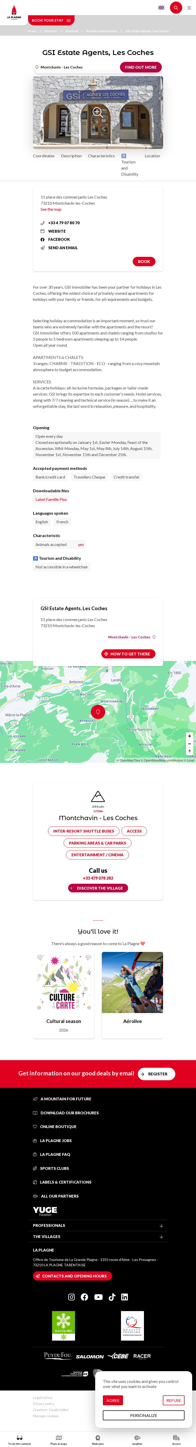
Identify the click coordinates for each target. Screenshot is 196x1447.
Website (57, 231)
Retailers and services (101, 31)
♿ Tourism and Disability (129, 164)
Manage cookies (46, 1416)
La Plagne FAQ (54, 1154)
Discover (50, 31)
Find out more (141, 67)
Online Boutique (58, 1126)
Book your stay (48, 20)
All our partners (59, 1196)
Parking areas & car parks (97, 843)
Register (157, 1074)
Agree (112, 1400)
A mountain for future (65, 1099)
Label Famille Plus (51, 499)
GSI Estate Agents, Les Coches (147, 31)
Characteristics (101, 155)
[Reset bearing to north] (189, 751)
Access (134, 831)
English (161, 7)
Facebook (59, 239)
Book (144, 261)
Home (31, 31)
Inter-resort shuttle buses (83, 831)
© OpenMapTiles (128, 760)
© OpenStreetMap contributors (162, 760)
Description (71, 155)
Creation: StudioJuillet (51, 1410)
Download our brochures (69, 1113)
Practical (72, 31)
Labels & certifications (65, 1182)
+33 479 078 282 (98, 878)
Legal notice (42, 1397)
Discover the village (100, 888)
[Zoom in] (189, 736)
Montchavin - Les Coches (129, 637)
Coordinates (44, 155)
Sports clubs (54, 1168)
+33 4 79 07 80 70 (64, 222)
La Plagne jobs (55, 1140)
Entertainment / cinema (97, 854)
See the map (51, 209)
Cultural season (63, 1021)
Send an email (63, 247)
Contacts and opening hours (74, 1276)
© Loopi (189, 760)
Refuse (173, 1400)
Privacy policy (43, 1403)
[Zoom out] (189, 744)
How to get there (130, 654)
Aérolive (132, 1021)
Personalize (143, 1415)
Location (152, 155)
